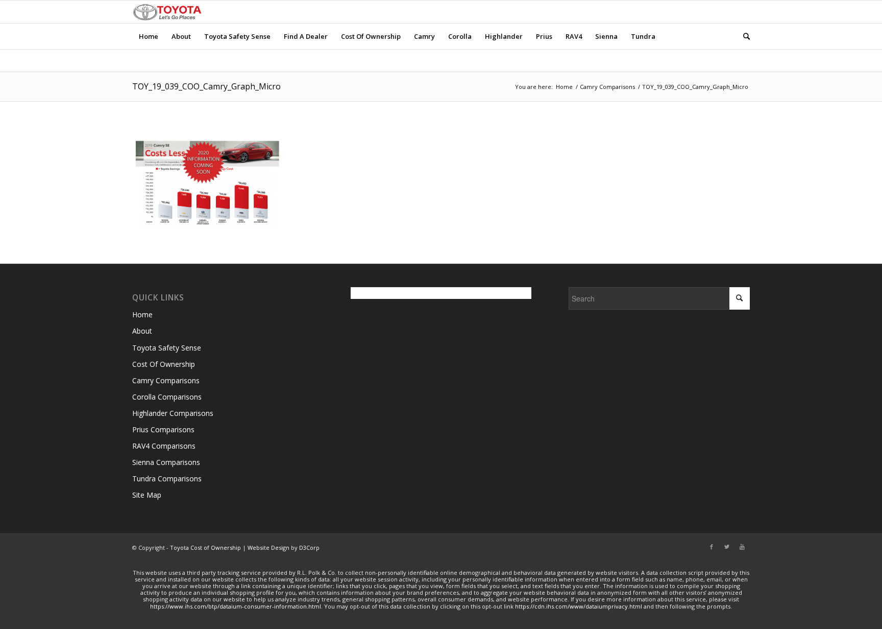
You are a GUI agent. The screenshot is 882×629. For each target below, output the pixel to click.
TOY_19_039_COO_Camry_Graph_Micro (206, 86)
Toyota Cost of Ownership (205, 547)
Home (564, 86)
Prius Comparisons (163, 429)
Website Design (268, 547)
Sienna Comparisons (166, 462)
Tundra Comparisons (167, 478)
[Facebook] (711, 546)
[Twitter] (726, 546)
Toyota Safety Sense (166, 348)
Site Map (146, 495)
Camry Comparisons (607, 86)
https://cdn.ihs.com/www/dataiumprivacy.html (578, 606)
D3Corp (309, 547)
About (142, 331)
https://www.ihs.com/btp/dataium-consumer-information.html (235, 606)
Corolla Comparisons (167, 397)
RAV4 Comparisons (163, 446)
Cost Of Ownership (163, 364)
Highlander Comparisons (172, 413)
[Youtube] (742, 546)
